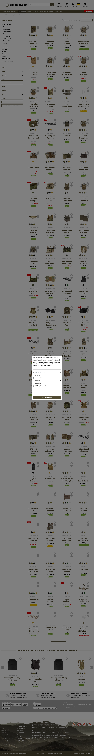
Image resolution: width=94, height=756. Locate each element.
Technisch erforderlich (40, 372)
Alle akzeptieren (47, 397)
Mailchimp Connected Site (41, 386)
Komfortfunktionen (39, 378)
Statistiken (37, 375)
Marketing (37, 380)
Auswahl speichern (47, 394)
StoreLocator (38, 383)
